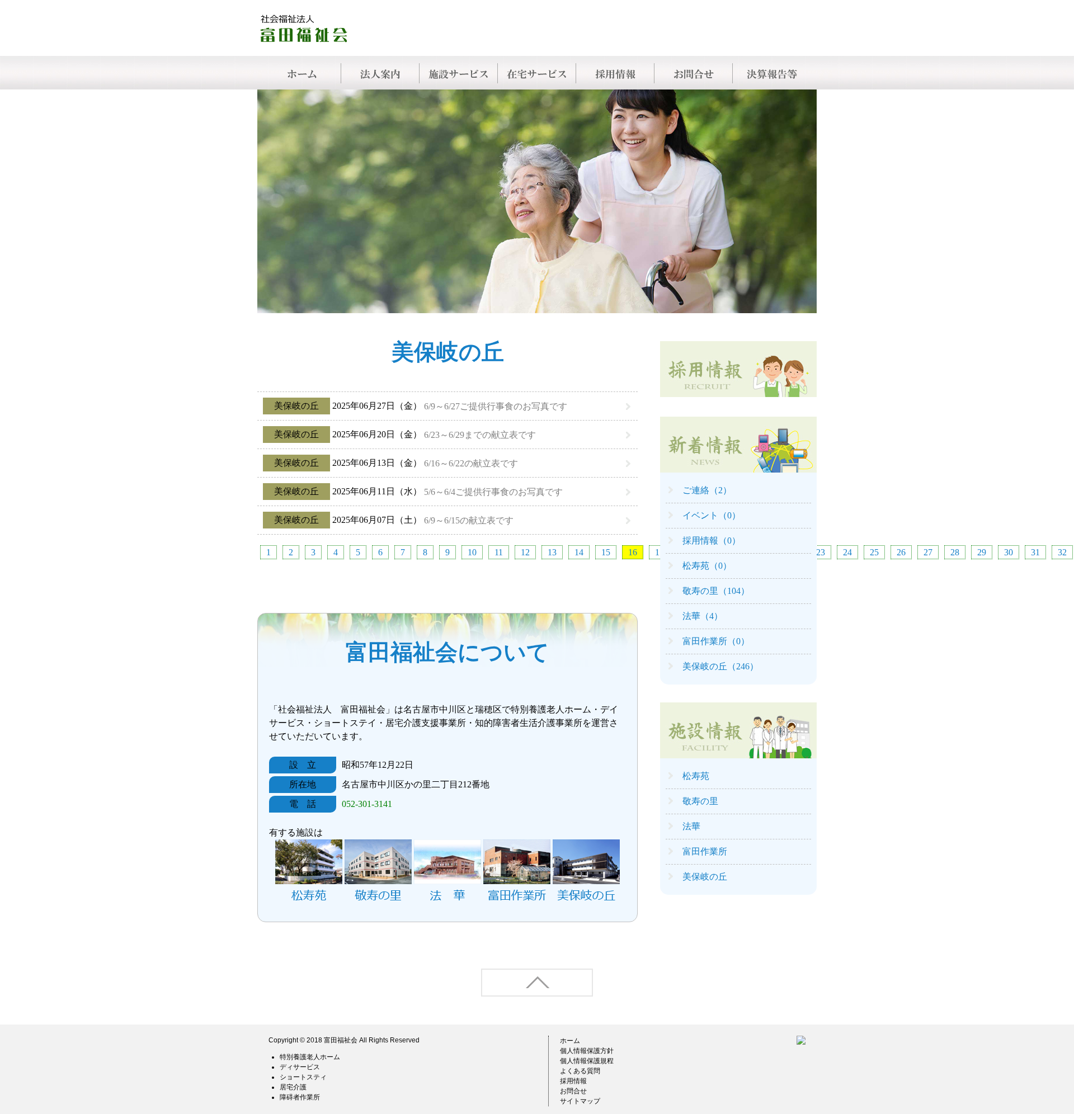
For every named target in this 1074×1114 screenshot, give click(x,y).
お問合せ (693, 72)
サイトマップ (580, 1101)
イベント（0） (711, 515)
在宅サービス (537, 72)
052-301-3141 (367, 804)
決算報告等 (772, 72)
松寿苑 (695, 776)
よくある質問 (580, 1071)
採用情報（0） (711, 540)
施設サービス (459, 72)
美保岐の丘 (704, 876)
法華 (691, 826)
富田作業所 (704, 851)
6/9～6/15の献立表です (469, 520)
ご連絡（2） (707, 490)
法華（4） (702, 616)
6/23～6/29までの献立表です (480, 435)
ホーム (570, 1041)
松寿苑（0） (707, 565)
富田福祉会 (340, 1040)
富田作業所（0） (716, 641)
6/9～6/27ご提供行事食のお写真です (495, 406)
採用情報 (615, 72)
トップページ (302, 72)
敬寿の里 (700, 801)
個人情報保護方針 (587, 1051)
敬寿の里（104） (716, 591)
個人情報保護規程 (587, 1061)
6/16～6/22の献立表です (471, 463)
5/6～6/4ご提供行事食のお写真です (493, 492)
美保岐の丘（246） (720, 666)
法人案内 (380, 72)
